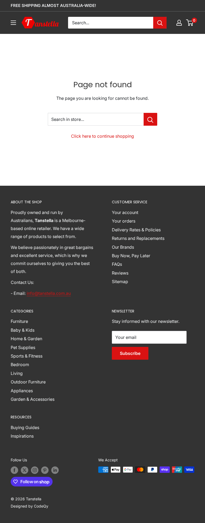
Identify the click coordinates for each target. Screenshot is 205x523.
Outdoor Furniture (28, 382)
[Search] (160, 23)
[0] (190, 22)
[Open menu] (13, 23)
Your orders (123, 221)
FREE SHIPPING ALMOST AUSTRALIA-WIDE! (53, 5)
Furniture (19, 321)
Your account (125, 212)
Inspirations (22, 436)
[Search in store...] (150, 119)
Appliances (22, 390)
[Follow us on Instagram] (34, 470)
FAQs (117, 264)
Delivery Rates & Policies (136, 229)
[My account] (179, 23)
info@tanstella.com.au (49, 293)
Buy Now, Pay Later (131, 255)
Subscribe (130, 353)
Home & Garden (26, 338)
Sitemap (120, 281)
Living (17, 373)
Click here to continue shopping (102, 136)
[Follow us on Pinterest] (45, 470)
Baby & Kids (22, 330)
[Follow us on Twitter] (24, 470)
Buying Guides (25, 427)
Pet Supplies (23, 347)
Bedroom (20, 364)
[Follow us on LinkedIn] (55, 470)
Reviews (120, 273)
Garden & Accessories (32, 399)
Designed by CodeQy (29, 506)
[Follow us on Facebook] (14, 470)
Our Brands (123, 247)
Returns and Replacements (138, 238)
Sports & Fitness (26, 356)
